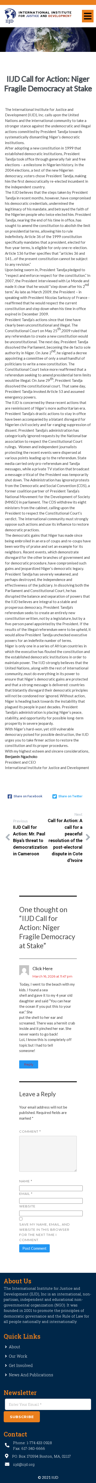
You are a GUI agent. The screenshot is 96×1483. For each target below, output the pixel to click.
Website (27, 1206)
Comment (30, 1131)
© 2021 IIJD (48, 1477)
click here (42, 968)
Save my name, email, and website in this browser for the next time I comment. (44, 1232)
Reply (28, 1064)
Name (25, 1181)
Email (25, 1194)
